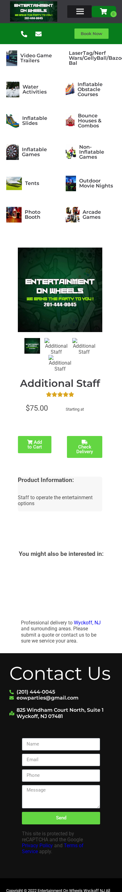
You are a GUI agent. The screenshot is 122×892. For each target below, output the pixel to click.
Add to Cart (35, 444)
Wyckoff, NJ (87, 623)
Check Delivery (84, 449)
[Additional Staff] (32, 346)
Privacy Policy (37, 845)
